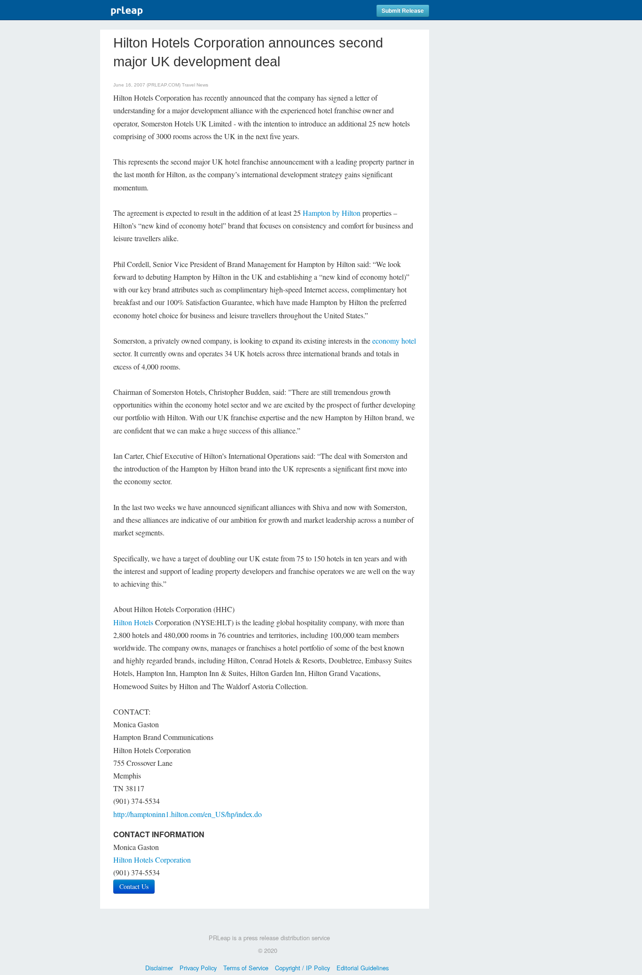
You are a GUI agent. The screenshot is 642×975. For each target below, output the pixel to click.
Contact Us (134, 886)
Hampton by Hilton (331, 213)
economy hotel (394, 341)
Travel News (195, 84)
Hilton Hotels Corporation (152, 860)
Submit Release (403, 11)
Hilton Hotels (133, 622)
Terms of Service (245, 967)
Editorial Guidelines (363, 967)
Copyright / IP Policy (302, 967)
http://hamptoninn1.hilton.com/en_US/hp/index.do (187, 814)
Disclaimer (159, 967)
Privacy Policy (198, 967)
